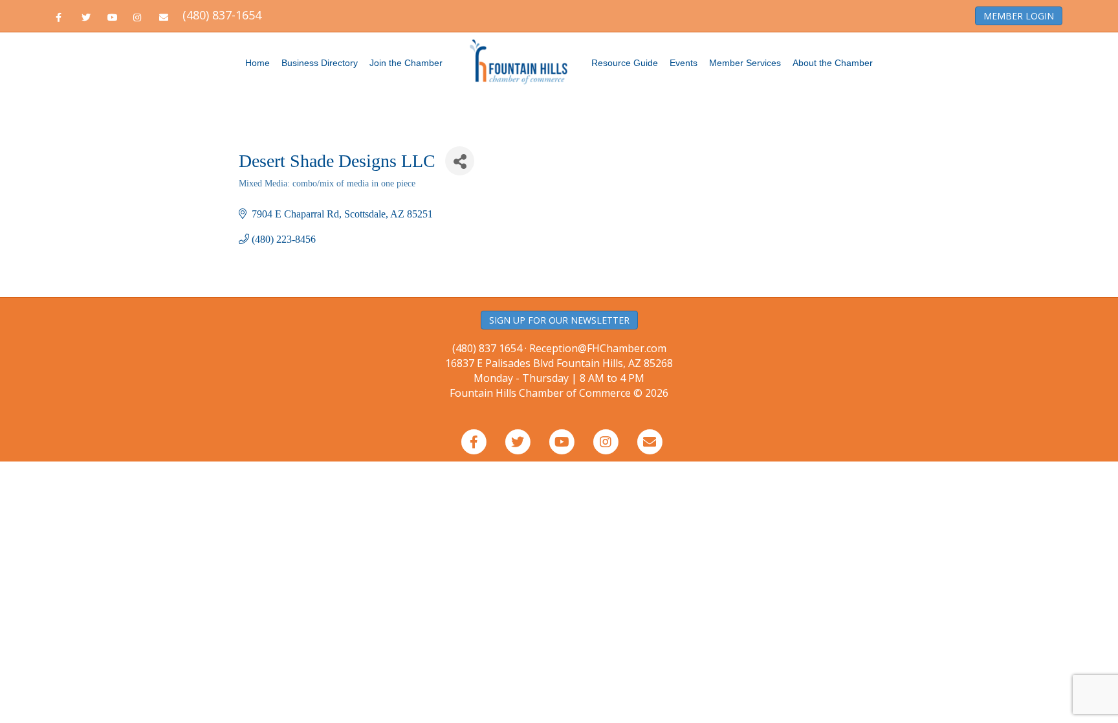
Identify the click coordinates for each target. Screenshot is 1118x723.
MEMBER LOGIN (1018, 16)
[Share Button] (459, 160)
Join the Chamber (406, 63)
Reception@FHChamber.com (597, 348)
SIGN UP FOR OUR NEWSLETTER (559, 320)
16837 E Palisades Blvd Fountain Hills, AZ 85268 (559, 370)
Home (257, 63)
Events (683, 63)
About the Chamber (833, 63)
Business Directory (319, 63)
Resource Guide (624, 63)
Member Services (745, 63)
